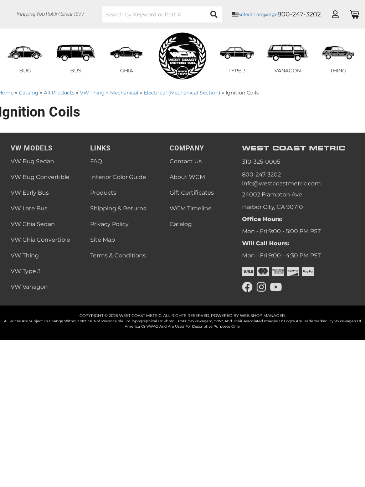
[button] (162, 14)
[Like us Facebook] (247, 287)
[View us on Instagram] (261, 287)
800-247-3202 (261, 174)
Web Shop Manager (262, 315)
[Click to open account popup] (335, 14)
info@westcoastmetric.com (281, 183)
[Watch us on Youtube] (276, 287)
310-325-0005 (261, 161)
